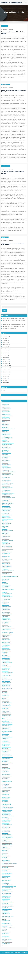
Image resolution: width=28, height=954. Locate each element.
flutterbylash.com (5, 910)
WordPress (11, 952)
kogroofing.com (5, 461)
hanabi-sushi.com (5, 851)
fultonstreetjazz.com (6, 477)
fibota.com (4, 881)
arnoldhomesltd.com (6, 510)
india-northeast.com (6, 506)
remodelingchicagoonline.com (7, 841)
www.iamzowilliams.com (6, 864)
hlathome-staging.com (6, 563)
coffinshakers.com (5, 678)
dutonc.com (4, 698)
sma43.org (4, 840)
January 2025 (5, 363)
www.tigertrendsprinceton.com (7, 807)
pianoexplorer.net (5, 867)
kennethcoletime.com (6, 685)
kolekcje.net (4, 582)
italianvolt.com (4, 529)
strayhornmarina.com (6, 639)
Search (4, 310)
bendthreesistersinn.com (6, 725)
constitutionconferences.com (7, 762)
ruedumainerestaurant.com (7, 662)
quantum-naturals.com (6, 893)
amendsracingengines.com (7, 818)
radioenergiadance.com (6, 464)
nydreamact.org (5, 445)
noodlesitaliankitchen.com (7, 444)
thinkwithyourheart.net (6, 517)
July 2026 (5, 338)
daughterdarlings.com (6, 411)
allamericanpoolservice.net (7, 572)
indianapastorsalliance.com (7, 755)
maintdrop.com (5, 457)
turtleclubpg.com (5, 738)
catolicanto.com (5, 583)
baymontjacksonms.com (6, 715)
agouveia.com (4, 926)
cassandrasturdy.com (6, 612)
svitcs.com (4, 765)
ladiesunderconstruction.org (7, 487)
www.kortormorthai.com (6, 820)
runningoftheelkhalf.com (6, 811)
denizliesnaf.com (5, 761)
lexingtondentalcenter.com (7, 566)
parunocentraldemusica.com (7, 884)
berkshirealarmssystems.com (7, 530)
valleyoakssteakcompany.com (7, 757)
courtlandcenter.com (6, 744)
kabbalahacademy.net (6, 553)
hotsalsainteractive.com (6, 414)
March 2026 (5, 342)
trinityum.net (4, 870)
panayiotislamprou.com (6, 467)
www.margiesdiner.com (6, 831)
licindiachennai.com (5, 410)
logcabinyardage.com (6, 790)
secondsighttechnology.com (7, 559)
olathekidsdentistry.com (6, 544)
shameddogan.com (5, 784)
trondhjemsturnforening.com (7, 887)
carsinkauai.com (5, 903)
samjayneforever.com (6, 897)
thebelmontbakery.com (6, 434)
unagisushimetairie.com (6, 447)
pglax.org (3, 718)
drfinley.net (4, 919)
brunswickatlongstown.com (7, 688)
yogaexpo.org (4, 592)
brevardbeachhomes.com (6, 501)
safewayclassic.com (5, 435)
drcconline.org (4, 748)
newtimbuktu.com (5, 424)
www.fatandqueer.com (6, 821)
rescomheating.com (5, 936)
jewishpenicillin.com (5, 573)
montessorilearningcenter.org (7, 894)
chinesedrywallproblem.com (7, 724)
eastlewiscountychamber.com (7, 632)
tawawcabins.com (5, 524)
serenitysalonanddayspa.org (7, 415)
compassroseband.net (6, 768)
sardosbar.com (4, 527)
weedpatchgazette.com (6, 536)
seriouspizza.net (5, 767)
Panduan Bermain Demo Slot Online (9, 328)
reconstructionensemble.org (7, 731)
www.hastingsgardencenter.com (8, 866)
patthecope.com (5, 764)
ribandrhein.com (5, 580)
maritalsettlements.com (6, 712)
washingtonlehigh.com (6, 848)
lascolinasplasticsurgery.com (7, 837)
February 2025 (5, 361)
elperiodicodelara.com (6, 407)
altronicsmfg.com (5, 425)
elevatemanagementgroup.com (7, 916)
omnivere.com (4, 421)
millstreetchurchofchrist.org (7, 904)
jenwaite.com (4, 914)
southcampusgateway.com (7, 468)
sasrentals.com (5, 557)
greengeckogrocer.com (6, 562)
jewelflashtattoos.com (6, 448)
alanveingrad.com (5, 708)
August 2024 (5, 374)
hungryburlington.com (6, 686)
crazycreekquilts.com (6, 645)
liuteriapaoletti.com (5, 721)
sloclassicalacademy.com (6, 635)
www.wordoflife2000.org (6, 521)
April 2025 (5, 357)
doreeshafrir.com (5, 671)
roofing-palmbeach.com (6, 507)
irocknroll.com (4, 520)
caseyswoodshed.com (6, 758)
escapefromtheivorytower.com (7, 503)
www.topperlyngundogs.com (11, 2)
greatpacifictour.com (6, 739)
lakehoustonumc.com (6, 797)
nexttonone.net (5, 800)
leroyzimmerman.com (6, 917)
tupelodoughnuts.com (6, 543)
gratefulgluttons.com (6, 609)
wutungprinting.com (5, 711)
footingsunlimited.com (6, 827)
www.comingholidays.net (6, 620)
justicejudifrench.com (6, 681)
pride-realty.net (5, 907)
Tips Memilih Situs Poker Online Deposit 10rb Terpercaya (13, 326)
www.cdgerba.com (5, 883)
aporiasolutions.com (6, 777)
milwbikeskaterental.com (6, 714)
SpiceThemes (24, 952)
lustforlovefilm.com (5, 653)
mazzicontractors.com (6, 871)
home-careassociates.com (7, 593)
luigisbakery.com (5, 850)
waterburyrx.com (5, 751)
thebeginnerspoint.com (6, 619)
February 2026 (5, 344)
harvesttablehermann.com (7, 494)
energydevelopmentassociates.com (8, 497)
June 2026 (5, 340)
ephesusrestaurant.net (6, 874)
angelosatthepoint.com (6, 754)
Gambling (11, 29)
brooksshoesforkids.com (6, 774)
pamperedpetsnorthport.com (7, 540)
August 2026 (5, 336)
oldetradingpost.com (6, 486)
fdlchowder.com (5, 833)
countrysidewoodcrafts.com (7, 437)
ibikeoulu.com (4, 676)
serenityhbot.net (5, 801)
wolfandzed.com (5, 853)
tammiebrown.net (5, 696)
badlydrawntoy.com (5, 795)
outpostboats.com (5, 605)
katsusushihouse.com (6, 659)
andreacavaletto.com (6, 595)
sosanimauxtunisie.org (6, 460)
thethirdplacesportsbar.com (7, 873)
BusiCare (19, 952)
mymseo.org (4, 929)
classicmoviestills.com (6, 615)
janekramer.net (4, 691)
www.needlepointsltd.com (6, 834)
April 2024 (5, 382)
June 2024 (5, 378)
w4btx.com (4, 550)
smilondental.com (5, 554)
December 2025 (6, 348)
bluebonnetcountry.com (6, 453)
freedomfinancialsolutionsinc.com (8, 815)
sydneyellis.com (5, 567)
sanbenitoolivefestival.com (7, 613)
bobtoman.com (5, 458)
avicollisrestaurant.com (6, 747)
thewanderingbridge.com (6, 682)
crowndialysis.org (5, 569)
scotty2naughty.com (5, 669)
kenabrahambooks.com (6, 649)
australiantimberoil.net (6, 490)
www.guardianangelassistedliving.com (9, 886)
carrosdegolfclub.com (6, 496)
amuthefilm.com (5, 652)
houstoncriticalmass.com (6, 626)
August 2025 (5, 353)
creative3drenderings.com (7, 787)
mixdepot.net (4, 857)
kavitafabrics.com (5, 732)
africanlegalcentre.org (6, 658)
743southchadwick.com (6, 504)
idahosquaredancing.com (6, 523)
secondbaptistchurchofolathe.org (8, 927)
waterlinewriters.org (5, 782)
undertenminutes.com (6, 420)
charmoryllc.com (5, 623)
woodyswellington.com (6, 876)
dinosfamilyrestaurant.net (7, 491)
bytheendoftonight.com (6, 606)
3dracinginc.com (5, 625)
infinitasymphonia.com (6, 656)
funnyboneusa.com (5, 728)
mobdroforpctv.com (5, 610)
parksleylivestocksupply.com (7, 596)
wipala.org (4, 600)
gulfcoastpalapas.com (6, 780)
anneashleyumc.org (5, 823)
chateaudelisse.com (5, 470)
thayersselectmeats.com (6, 775)
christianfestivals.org (6, 704)
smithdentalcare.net (5, 940)
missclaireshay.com (5, 404)
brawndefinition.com (6, 642)
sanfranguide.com (5, 622)
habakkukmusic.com (5, 798)
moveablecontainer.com (6, 480)
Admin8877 (5, 29)
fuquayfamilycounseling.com (7, 924)
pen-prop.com (4, 805)
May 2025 (5, 355)
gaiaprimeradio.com (5, 695)
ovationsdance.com (5, 579)
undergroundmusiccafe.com (7, 942)
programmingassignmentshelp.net (8, 428)
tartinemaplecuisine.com (6, 689)
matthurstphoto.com (6, 899)
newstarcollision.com (6, 556)
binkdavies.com (5, 646)
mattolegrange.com (5, 701)
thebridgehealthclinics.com (7, 781)
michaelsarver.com (5, 560)
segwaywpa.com (5, 778)
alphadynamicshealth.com (7, 909)
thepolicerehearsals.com (6, 629)
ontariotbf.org (4, 440)
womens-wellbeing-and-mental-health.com (10, 576)
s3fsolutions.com (5, 500)
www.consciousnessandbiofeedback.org (9, 863)
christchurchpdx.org (5, 648)
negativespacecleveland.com (7, 719)
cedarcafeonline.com (6, 417)
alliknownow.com (5, 630)
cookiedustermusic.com (6, 729)
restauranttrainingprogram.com (8, 570)
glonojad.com (4, 665)
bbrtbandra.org (5, 451)
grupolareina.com (5, 481)
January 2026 (5, 346)
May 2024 (5, 380)
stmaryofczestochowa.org (7, 679)
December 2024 (6, 365)
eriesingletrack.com (5, 539)
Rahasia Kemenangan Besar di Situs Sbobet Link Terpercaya (14, 324)
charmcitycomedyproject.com (7, 672)
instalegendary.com (5, 441)
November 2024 (6, 367)
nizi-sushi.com (4, 692)
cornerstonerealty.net (6, 861)
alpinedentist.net (5, 463)
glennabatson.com (5, 638)
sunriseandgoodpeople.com (7, 722)
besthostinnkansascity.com (7, 939)
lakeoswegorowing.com (6, 923)
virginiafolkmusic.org (6, 577)
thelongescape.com (5, 699)
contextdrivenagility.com (6, 675)
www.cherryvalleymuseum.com (7, 483)
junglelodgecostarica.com (6, 702)
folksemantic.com (5, 526)
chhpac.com (4, 930)
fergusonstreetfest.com (6, 896)
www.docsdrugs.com (6, 830)
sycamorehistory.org (6, 860)
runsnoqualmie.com (5, 828)
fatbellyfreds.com (5, 877)
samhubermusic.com (6, 943)
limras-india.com (5, 405)
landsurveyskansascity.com (7, 824)
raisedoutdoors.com (5, 516)
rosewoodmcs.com (5, 858)
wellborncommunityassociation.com (8, 471)
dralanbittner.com (5, 533)
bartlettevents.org (5, 478)
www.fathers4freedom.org (6, 808)
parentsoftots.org (5, 785)
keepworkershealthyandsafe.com (8, 443)
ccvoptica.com (4, 847)
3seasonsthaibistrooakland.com (8, 589)
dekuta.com (4, 854)
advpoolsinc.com (5, 752)
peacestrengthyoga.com (6, 814)
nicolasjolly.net (4, 655)
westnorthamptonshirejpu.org (7, 474)
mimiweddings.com (5, 937)
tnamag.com (4, 772)
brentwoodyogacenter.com (7, 843)
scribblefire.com (5, 590)
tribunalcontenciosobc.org (7, 633)
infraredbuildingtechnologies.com (8, 493)
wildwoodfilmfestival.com (6, 473)
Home (9, 13)
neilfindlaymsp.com (5, 745)
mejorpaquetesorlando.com (7, 547)
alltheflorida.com (5, 900)
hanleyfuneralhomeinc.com (7, 546)
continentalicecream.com (6, 643)
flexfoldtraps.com (5, 817)
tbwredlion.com (5, 890)
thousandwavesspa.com (6, 742)
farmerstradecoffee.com (6, 788)
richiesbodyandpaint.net (6, 408)
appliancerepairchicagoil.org (7, 438)
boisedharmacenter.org (6, 597)
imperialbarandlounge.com (7, 514)
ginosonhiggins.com (5, 709)
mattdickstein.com (5, 794)
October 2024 (5, 369)
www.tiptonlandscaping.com (7, 844)
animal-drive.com (5, 771)
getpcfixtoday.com (5, 450)
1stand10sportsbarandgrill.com (7, 549)
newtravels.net (4, 431)
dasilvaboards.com (5, 636)
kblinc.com (4, 537)
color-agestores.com (6, 599)
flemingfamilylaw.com (6, 920)
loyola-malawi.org (5, 602)
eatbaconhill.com (5, 427)
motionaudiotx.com (5, 933)
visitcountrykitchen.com (6, 705)
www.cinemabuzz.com (6, 856)
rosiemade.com (5, 542)
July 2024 (5, 376)
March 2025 (5, 359)
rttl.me (3, 934)
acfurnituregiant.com (6, 418)
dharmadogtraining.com (6, 932)
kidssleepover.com (5, 430)
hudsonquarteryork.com (6, 880)
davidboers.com (5, 791)
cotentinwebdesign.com (6, 484)
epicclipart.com (5, 454)
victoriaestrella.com (5, 741)
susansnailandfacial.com (6, 804)
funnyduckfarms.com (6, 913)
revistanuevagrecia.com (6, 666)
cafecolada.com (5, 616)
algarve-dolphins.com (6, 706)
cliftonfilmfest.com (5, 513)
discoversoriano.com (6, 618)
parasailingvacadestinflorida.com (8, 906)
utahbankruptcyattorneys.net (7, 519)
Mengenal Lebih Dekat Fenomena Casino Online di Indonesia (14, 318)
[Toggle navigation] (26, 3)
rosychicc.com (4, 603)
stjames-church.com (6, 668)
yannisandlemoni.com (6, 534)
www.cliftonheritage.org (6, 838)
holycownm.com (5, 735)
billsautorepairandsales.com (7, 891)
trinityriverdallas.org (5, 586)
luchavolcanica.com (5, 734)
